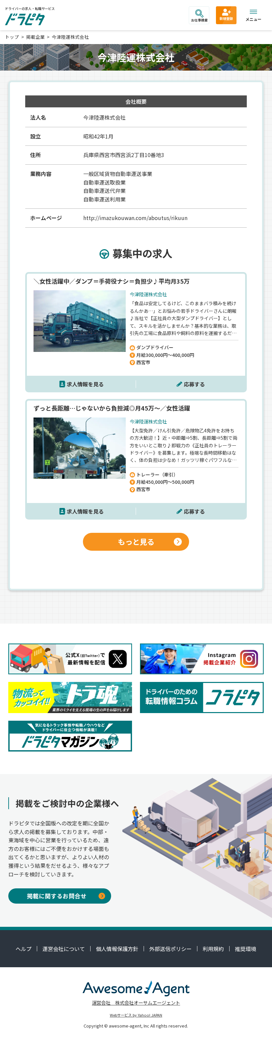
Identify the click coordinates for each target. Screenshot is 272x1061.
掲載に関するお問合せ (57, 896)
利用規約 (213, 949)
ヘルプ (24, 949)
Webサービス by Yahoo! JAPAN (136, 1015)
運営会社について (63, 949)
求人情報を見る (85, 384)
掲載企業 (35, 36)
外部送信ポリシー (170, 949)
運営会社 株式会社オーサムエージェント (136, 1002)
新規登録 (226, 18)
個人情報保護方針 (117, 949)
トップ (12, 36)
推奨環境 (245, 949)
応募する (194, 384)
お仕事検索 (199, 20)
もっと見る (136, 541)
